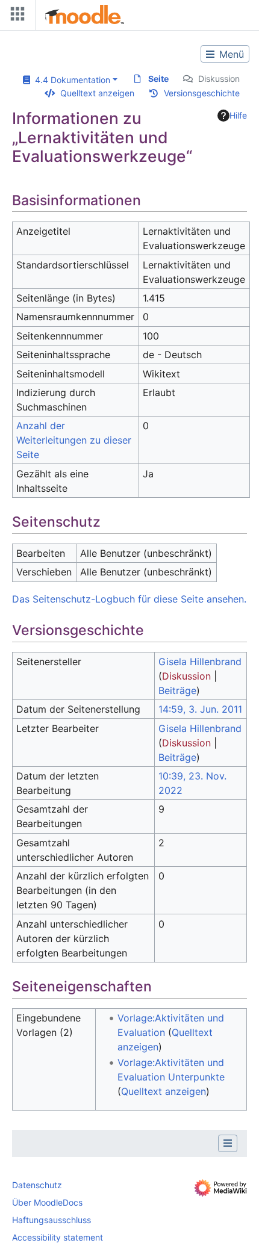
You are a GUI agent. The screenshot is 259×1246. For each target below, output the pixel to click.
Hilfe (238, 115)
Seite (158, 78)
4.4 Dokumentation (70, 80)
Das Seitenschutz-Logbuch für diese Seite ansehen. (129, 599)
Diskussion (219, 78)
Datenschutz (37, 1185)
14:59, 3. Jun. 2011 (200, 709)
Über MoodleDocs (47, 1202)
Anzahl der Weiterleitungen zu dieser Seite (73, 440)
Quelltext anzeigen (97, 93)
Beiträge (177, 690)
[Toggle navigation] (15, 16)
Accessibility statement (57, 1237)
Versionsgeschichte (202, 93)
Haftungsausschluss (51, 1220)
